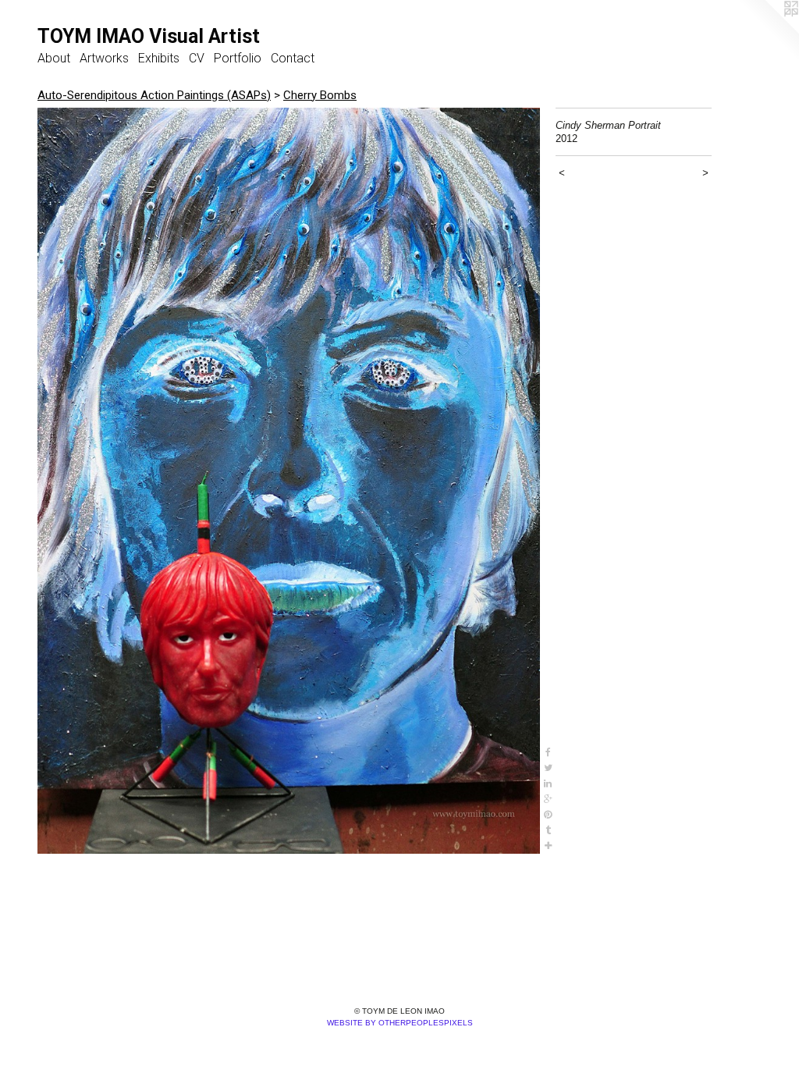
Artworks (104, 58)
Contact (292, 58)
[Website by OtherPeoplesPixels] (768, 31)
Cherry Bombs (320, 95)
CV (196, 58)
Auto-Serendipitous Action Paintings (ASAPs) (154, 95)
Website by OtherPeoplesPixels (400, 1022)
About (53, 58)
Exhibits (158, 58)
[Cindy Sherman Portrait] (288, 481)
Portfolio (237, 58)
